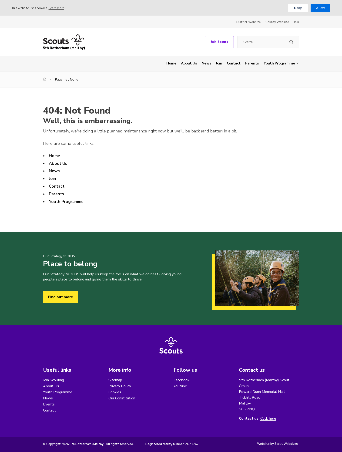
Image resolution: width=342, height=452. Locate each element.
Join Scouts (219, 42)
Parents (252, 63)
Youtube (180, 386)
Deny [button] (298, 8)
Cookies (114, 392)
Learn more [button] (56, 8)
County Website (277, 22)
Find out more (60, 297)
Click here (268, 419)
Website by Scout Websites (277, 444)
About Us (189, 63)
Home (171, 63)
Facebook (181, 380)
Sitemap (115, 380)
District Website (248, 22)
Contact (234, 63)
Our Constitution (121, 398)
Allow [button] (320, 8)
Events (49, 404)
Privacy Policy (119, 386)
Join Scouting (53, 380)
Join (296, 22)
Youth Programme (279, 63)
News (206, 63)
